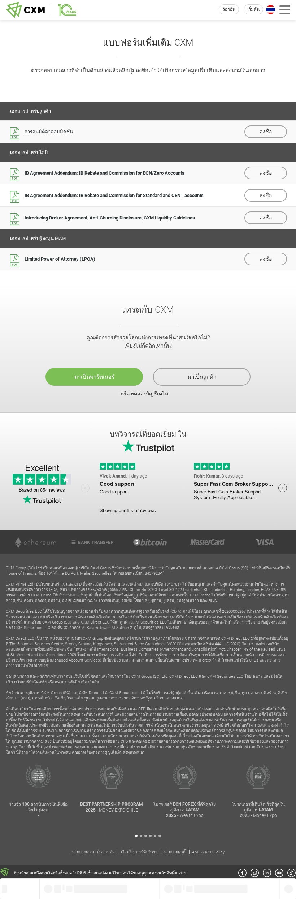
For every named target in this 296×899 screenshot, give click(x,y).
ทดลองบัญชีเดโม (149, 393)
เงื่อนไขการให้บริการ (139, 852)
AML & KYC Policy (208, 852)
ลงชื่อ (266, 131)
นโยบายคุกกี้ (175, 852)
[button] (136, 836)
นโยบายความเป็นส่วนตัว (93, 852)
